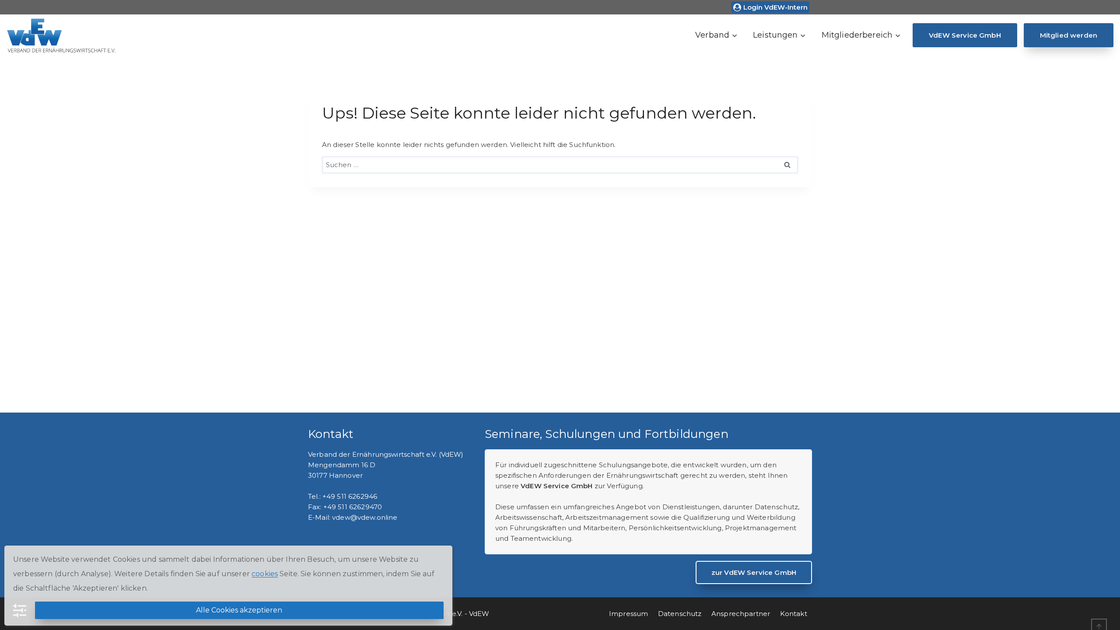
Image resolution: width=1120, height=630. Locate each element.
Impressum (628, 613)
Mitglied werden (1068, 35)
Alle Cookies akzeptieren (239, 610)
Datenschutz (680, 613)
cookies (265, 574)
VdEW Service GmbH (965, 35)
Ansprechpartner (740, 613)
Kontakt (793, 613)
